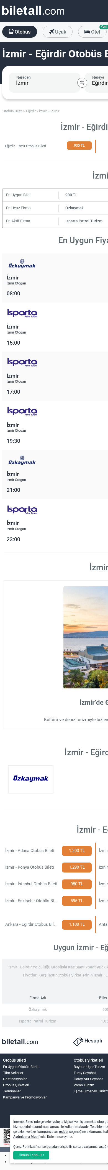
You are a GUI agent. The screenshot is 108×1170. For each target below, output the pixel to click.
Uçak (60, 32)
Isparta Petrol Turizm (83, 221)
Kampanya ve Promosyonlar (25, 1097)
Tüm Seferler (13, 1073)
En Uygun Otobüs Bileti (20, 1067)
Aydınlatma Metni (26, 1137)
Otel (98, 30)
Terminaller (11, 1091)
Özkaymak (74, 208)
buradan (53, 1147)
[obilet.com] (33, 15)
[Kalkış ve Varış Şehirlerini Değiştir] (82, 83)
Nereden (23, 77)
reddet (63, 1132)
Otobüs (22, 32)
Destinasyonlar (15, 1079)
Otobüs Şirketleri (16, 1085)
